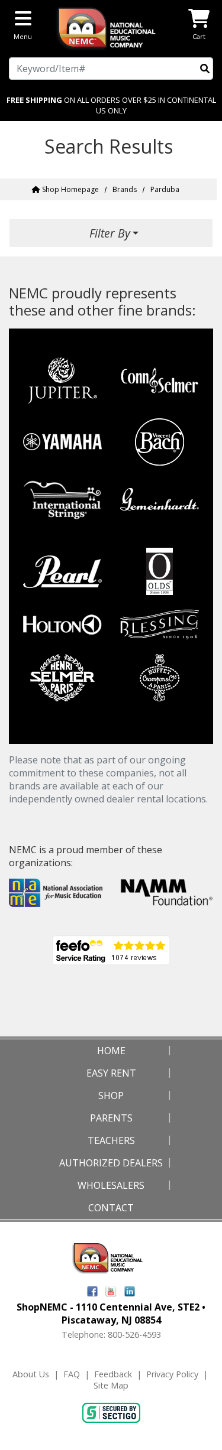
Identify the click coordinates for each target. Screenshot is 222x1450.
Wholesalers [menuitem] (111, 1185)
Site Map (111, 1385)
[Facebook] (92, 1290)
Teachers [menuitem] (111, 1140)
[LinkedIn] (130, 1290)
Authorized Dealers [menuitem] (111, 1162)
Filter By (109, 233)
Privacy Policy (172, 1374)
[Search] (205, 68)
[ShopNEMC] (111, 27)
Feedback (113, 1374)
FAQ (71, 1374)
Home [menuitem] (111, 1050)
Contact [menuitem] (111, 1207)
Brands (124, 189)
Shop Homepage (69, 189)
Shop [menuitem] (111, 1095)
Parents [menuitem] (111, 1117)
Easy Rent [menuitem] (111, 1073)
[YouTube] (111, 1290)
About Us (30, 1374)
